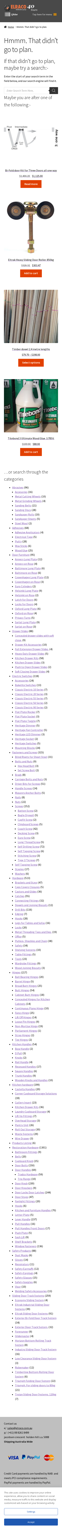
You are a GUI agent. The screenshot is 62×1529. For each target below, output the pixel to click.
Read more (31, 184)
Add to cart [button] (31, 273)
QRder (14, 14)
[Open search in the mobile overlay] (31, 90)
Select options (31, 362)
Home (11, 26)
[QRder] (7, 14)
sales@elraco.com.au (19, 1428)
